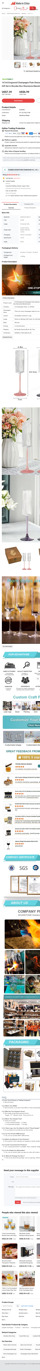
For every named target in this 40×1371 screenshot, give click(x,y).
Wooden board (23, 1313)
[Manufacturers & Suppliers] (20, 3)
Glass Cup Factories (26, 1345)
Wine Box (21, 1316)
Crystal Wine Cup (24, 1336)
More (3, 1357)
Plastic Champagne (25, 1349)
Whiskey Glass (23, 1310)
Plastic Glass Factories (9, 1345)
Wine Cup (30, 13)
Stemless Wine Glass (9, 1336)
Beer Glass (5, 1316)
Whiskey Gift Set (6, 1310)
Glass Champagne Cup (10, 1354)
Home (3, 13)
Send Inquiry (18, 101)
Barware (24, 13)
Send (17, 1202)
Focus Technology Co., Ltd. (23, 1363)
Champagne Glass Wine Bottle (29, 1354)
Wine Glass (5, 1313)
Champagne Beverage (9, 1349)
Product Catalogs (28, 1306)
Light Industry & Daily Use (13, 13)
